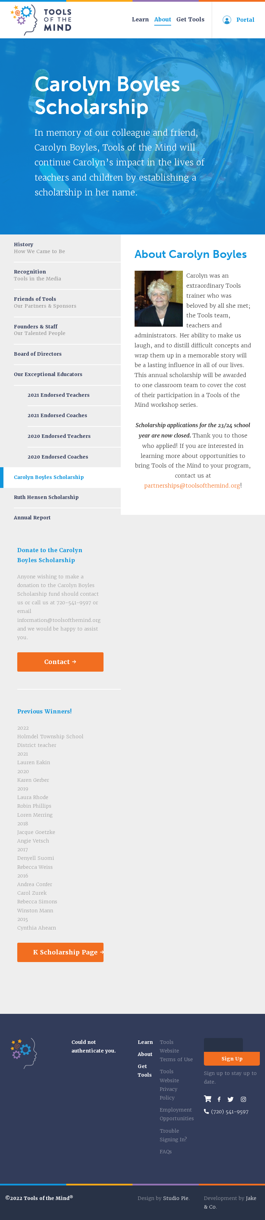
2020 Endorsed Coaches (58, 457)
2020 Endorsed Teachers (59, 436)
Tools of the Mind (41, 20)
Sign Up (232, 1059)
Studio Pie (175, 1198)
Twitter (230, 1099)
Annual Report (32, 518)
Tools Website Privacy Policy (169, 1084)
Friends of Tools (45, 302)
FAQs (166, 1152)
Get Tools (190, 19)
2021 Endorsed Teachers (59, 395)
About (162, 19)
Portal (245, 19)
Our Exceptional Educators (48, 374)
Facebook (219, 1099)
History (39, 247)
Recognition (37, 275)
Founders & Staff (39, 330)
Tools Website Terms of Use (176, 1051)
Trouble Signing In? (173, 1135)
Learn (140, 19)
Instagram (243, 1099)
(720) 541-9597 (229, 1111)
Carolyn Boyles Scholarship (49, 477)
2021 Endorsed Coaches (57, 415)
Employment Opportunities (177, 1114)
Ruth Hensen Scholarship (46, 497)
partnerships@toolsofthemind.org (192, 485)
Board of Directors (38, 354)
